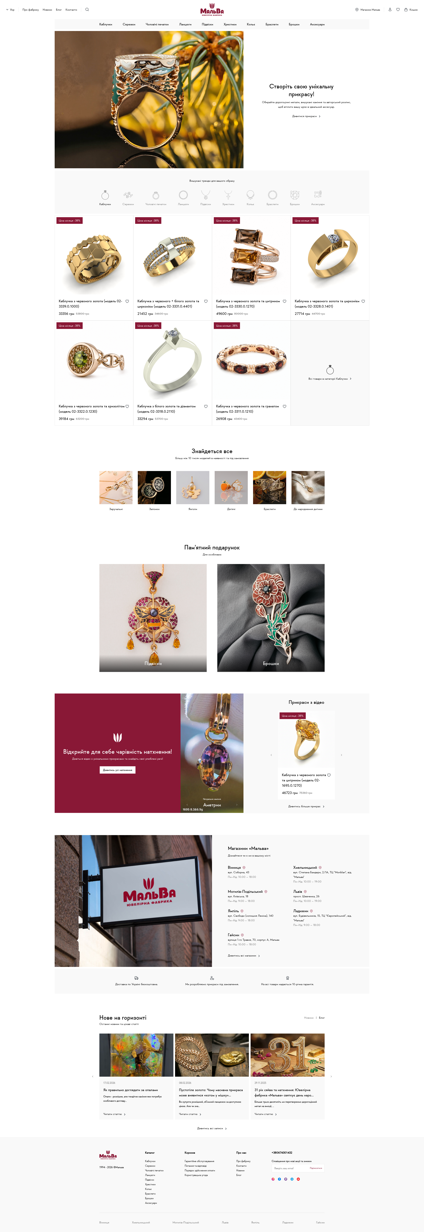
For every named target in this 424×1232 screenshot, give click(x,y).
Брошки (294, 24)
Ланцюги (185, 24)
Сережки (129, 24)
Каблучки (105, 24)
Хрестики (230, 24)
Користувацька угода (196, 1175)
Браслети (272, 24)
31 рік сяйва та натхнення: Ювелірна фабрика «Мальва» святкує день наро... (284, 1092)
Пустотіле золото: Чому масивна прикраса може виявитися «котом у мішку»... (211, 1092)
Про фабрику (31, 9)
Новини (47, 9)
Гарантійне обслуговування (199, 1161)
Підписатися (316, 1168)
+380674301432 (282, 1152)
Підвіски (207, 24)
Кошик (414, 9)
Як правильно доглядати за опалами (130, 1090)
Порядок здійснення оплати (200, 1170)
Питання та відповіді (196, 1165)
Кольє (251, 24)
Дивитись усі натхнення (117, 769)
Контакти (71, 9)
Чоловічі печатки (157, 24)
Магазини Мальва (370, 9)
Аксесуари (317, 24)
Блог (59, 9)
